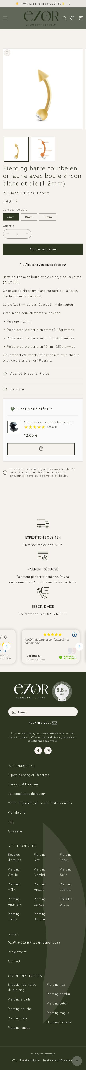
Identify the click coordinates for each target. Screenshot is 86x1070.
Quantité (8, 226)
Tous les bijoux (66, 901)
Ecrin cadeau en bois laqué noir (48, 422)
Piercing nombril (59, 994)
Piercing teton (57, 1003)
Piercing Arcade (40, 887)
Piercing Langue (40, 901)
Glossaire (15, 831)
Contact (14, 961)
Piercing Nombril (40, 872)
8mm (29, 217)
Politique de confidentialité (58, 1060)
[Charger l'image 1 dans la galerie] (16, 149)
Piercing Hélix (14, 887)
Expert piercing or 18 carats (28, 775)
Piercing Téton (66, 857)
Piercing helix (17, 1018)
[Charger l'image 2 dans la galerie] (43, 149)
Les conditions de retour (26, 794)
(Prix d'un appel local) (34, 942)
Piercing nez (56, 984)
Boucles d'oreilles (14, 857)
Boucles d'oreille (59, 1022)
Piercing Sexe (66, 872)
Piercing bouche (20, 1009)
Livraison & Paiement (23, 784)
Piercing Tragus (14, 916)
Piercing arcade (19, 999)
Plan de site (16, 812)
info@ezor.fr (17, 952)
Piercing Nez (40, 857)
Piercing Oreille (14, 872)
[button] (5, 18)
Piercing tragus (58, 1013)
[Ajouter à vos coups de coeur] (11, 425)
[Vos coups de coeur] (72, 18)
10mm (47, 217)
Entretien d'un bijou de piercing (22, 987)
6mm (11, 217)
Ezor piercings (47, 1053)
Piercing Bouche (40, 916)
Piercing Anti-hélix (15, 901)
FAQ (11, 822)
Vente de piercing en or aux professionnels (40, 803)
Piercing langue (19, 1028)
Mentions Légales (30, 1060)
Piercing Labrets (66, 887)
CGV (14, 1060)
